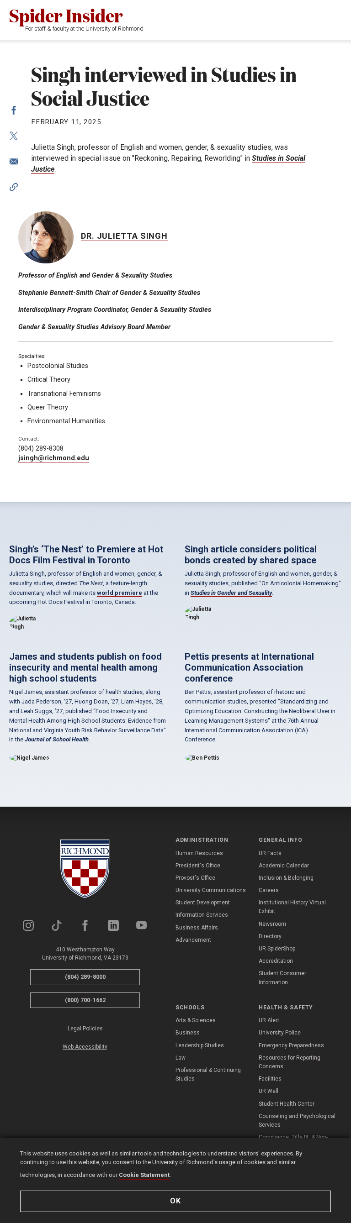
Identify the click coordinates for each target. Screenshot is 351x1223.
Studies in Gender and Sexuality (231, 592)
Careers (269, 890)
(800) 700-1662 (85, 1000)
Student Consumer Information (282, 977)
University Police (280, 1032)
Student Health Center (286, 1104)
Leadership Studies (200, 1045)
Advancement (193, 940)
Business (188, 1032)
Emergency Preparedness (291, 1045)
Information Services (202, 915)
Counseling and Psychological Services (297, 1120)
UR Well (268, 1091)
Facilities (270, 1079)
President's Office (198, 865)
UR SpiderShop (277, 948)
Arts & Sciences (196, 1020)
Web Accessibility (85, 1047)
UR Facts (270, 853)
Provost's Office (195, 878)
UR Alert (269, 1020)
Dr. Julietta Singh (124, 236)
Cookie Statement (144, 1174)
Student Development (203, 902)
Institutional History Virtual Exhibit (292, 906)
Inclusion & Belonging (286, 878)
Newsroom (272, 924)
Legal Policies (85, 1028)
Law (181, 1058)
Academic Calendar (284, 865)
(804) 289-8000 (85, 976)
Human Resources (199, 853)
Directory (270, 936)
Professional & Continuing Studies (208, 1074)
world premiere (119, 592)
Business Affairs (197, 927)
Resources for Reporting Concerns (289, 1062)
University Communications (211, 890)
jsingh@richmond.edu (53, 458)
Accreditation (276, 961)
